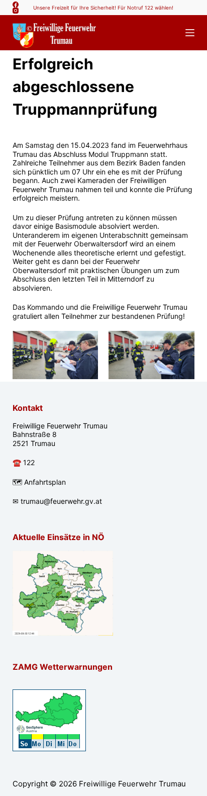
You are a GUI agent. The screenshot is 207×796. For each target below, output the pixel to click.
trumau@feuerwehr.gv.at (61, 501)
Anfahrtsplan (45, 482)
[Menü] (189, 32)
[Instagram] (16, 11)
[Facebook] (16, 5)
